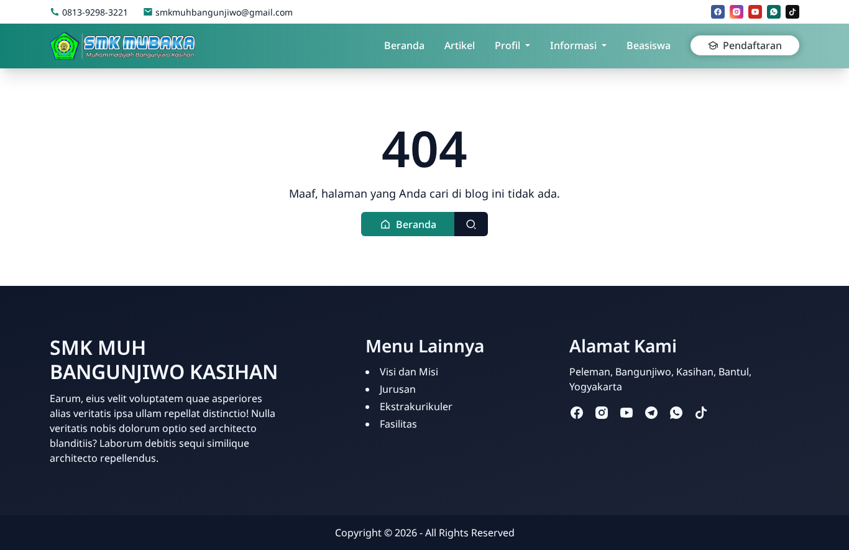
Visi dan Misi (409, 371)
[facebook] (718, 12)
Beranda (404, 45)
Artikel (459, 45)
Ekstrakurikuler (416, 406)
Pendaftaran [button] (752, 45)
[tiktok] (792, 12)
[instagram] (736, 12)
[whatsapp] (774, 12)
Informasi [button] (573, 45)
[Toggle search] (471, 224)
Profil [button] (507, 45)
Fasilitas (398, 424)
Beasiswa (648, 45)
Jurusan (398, 389)
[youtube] (755, 12)
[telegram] (651, 412)
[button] (408, 224)
